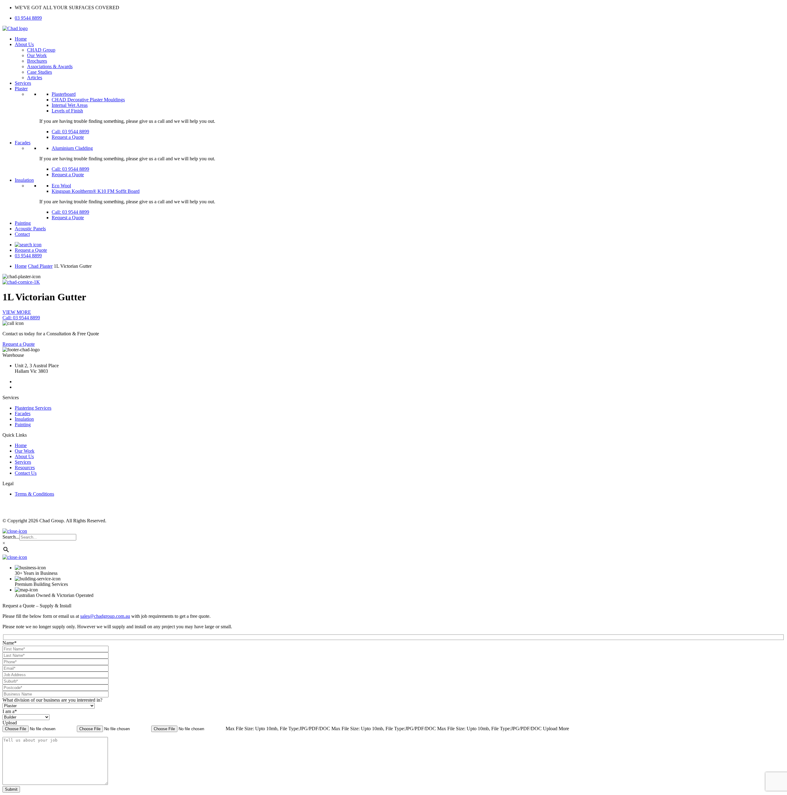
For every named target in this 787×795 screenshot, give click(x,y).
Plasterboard (64, 94)
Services (23, 83)
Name (9, 642)
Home (21, 38)
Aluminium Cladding (72, 148)
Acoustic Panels (30, 228)
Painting (23, 223)
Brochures (37, 61)
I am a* (9, 711)
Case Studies (39, 72)
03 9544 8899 (28, 18)
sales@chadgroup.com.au (105, 616)
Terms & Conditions (34, 494)
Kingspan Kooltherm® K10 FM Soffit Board (96, 191)
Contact (22, 234)
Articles (34, 77)
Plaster (21, 88)
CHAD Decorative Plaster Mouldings (88, 99)
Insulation (24, 180)
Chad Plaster (40, 266)
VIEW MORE (16, 312)
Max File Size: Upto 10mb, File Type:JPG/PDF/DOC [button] (278, 728)
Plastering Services (33, 408)
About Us (24, 44)
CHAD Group (41, 50)
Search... (10, 537)
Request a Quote (68, 137)
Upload (9, 722)
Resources (25, 467)
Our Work (37, 55)
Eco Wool (61, 185)
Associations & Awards (50, 66)
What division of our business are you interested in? (52, 700)
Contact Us (26, 473)
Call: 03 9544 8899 (70, 131)
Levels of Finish (67, 110)
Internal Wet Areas (70, 105)
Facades (22, 142)
